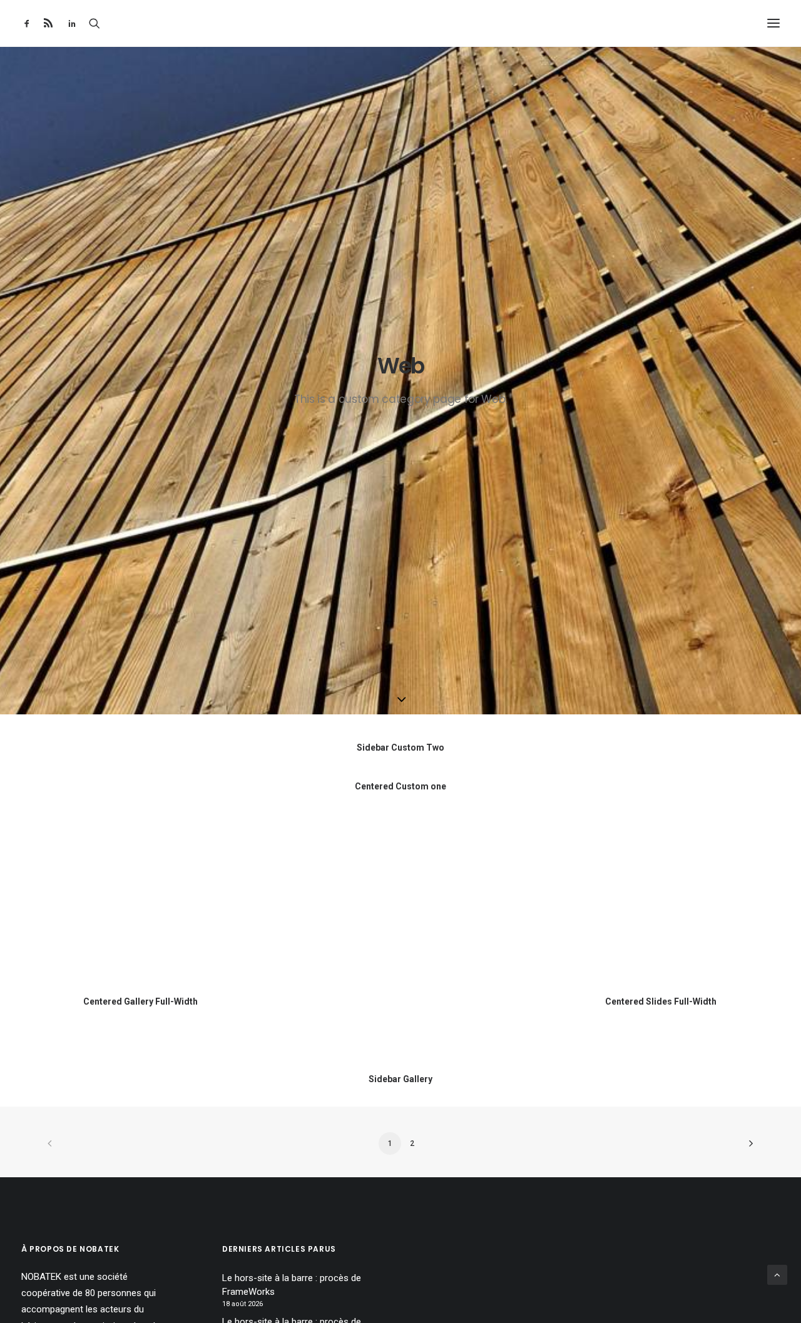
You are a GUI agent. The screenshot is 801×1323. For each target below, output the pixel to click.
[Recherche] (94, 23)
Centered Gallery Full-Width (140, 1001)
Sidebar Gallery (400, 1079)
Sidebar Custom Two (400, 748)
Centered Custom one (400, 786)
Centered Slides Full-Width (661, 1001)
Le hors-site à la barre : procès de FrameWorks (291, 1285)
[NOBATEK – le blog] (400, 23)
